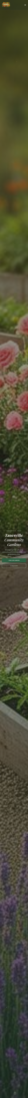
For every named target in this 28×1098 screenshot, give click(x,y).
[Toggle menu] (25, 5)
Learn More (14, 565)
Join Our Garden (14, 560)
